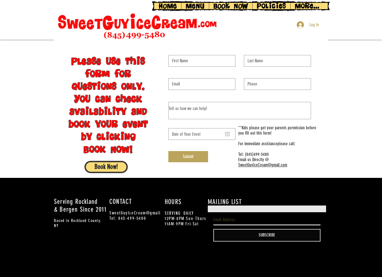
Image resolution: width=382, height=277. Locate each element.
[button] (106, 167)
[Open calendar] (227, 134)
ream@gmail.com (273, 165)
